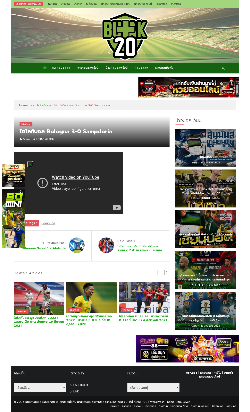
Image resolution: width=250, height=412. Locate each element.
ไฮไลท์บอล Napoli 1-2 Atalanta (44, 248)
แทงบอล (206, 157)
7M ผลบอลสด (61, 68)
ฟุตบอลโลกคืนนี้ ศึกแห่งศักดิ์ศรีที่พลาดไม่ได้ (206, 236)
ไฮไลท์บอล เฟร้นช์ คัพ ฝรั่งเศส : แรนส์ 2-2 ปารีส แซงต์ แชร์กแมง (139, 248)
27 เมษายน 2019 (45, 139)
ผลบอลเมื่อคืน (164, 68)
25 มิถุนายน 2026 (210, 244)
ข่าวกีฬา (78, 4)
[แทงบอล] (205, 148)
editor (195, 162)
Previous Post (56, 243)
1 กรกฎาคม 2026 (210, 203)
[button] (30, 164)
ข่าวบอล (65, 4)
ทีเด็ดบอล (91, 4)
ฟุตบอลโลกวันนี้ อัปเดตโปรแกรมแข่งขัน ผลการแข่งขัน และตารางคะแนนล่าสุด (205, 277)
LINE (76, 391)
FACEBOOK (80, 385)
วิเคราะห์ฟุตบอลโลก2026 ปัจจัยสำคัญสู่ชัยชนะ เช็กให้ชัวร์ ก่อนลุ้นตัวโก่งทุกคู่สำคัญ (205, 193)
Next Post (124, 241)
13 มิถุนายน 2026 (210, 326)
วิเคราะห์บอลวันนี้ (143, 4)
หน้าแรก (52, 4)
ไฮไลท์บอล (161, 4)
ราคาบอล (176, 4)
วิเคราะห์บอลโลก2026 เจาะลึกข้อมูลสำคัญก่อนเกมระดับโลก (206, 318)
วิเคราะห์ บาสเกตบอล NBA (115, 4)
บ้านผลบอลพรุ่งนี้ (116, 68)
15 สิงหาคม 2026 (210, 162)
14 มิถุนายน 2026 (210, 285)
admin (26, 139)
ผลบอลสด (141, 68)
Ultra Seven (183, 402)
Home (23, 105)
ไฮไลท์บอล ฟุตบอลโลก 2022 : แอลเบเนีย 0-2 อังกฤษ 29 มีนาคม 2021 (39, 322)
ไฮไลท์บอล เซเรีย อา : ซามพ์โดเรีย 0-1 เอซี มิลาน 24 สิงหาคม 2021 (143, 318)
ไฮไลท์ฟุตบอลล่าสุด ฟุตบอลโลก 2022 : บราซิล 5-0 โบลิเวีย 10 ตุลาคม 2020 (89, 320)
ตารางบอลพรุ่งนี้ (87, 68)
